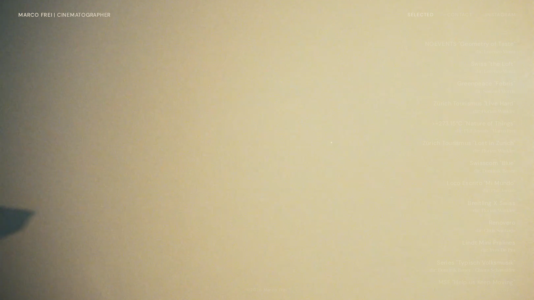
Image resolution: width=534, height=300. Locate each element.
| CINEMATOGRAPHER (64, 15)
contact (459, 15)
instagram (501, 15)
